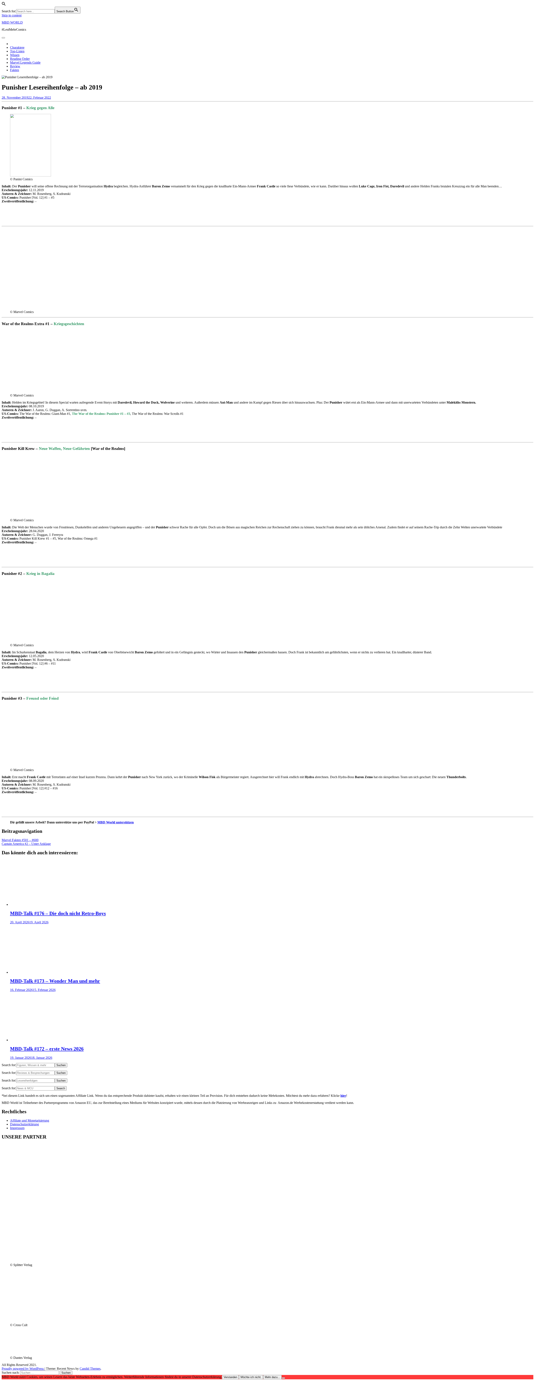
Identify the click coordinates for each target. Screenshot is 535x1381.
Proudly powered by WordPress (23, 1368)
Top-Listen (17, 51)
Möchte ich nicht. (251, 1377)
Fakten (14, 70)
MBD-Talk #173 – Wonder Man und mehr (55, 981)
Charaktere (17, 47)
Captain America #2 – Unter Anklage (26, 844)
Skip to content (12, 15)
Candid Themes (90, 1368)
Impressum (17, 1128)
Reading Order (20, 59)
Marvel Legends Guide (25, 62)
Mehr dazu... (272, 1377)
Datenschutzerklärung (24, 1124)
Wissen (14, 55)
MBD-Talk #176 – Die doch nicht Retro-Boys (58, 913)
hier (343, 1095)
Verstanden (230, 1377)
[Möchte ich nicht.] (283, 1378)
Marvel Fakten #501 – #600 (20, 840)
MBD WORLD (12, 22)
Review (15, 66)
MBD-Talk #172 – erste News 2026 (47, 1049)
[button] (4, 4)
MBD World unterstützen (115, 822)
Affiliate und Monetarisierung (29, 1120)
